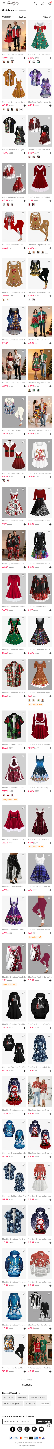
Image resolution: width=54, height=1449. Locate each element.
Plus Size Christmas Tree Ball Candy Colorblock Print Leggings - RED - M (40, 930)
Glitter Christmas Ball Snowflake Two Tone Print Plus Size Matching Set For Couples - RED (14, 197)
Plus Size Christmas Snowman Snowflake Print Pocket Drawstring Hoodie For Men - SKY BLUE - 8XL (14, 1282)
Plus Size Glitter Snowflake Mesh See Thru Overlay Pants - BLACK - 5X (14, 887)
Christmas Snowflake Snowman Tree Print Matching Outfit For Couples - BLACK (40, 1325)
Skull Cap (30, 1403)
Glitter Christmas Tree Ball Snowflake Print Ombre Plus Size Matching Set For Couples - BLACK (40, 150)
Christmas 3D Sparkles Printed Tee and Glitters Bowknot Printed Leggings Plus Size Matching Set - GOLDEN (40, 292)
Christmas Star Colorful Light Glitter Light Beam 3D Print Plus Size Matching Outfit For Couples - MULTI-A (40, 430)
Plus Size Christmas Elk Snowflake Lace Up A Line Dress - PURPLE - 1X (14, 930)
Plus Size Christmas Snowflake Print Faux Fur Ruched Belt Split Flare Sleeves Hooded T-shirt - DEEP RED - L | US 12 (14, 788)
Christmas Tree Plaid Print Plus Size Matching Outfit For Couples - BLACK (14, 1067)
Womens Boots (38, 1397)
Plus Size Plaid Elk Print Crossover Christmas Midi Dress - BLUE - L (40, 887)
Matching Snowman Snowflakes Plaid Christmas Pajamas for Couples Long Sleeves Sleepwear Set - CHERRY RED (14, 564)
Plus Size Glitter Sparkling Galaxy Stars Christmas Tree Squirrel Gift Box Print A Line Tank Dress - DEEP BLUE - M (40, 788)
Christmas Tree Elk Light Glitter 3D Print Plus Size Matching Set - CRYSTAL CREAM (14, 430)
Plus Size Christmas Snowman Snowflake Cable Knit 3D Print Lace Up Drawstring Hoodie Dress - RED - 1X (40, 1196)
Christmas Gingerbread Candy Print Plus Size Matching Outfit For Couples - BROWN (14, 102)
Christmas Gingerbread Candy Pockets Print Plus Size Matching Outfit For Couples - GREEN (40, 383)
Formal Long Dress (13, 1403)
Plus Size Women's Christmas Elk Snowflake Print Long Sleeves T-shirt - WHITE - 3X (40, 473)
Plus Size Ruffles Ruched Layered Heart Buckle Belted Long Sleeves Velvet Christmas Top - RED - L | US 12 (40, 745)
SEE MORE (27, 1385)
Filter (45, 17)
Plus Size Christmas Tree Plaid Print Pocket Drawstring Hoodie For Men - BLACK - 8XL (40, 1024)
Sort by (22, 17)
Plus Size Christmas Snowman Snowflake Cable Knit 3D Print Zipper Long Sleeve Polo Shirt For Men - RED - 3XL (40, 1282)
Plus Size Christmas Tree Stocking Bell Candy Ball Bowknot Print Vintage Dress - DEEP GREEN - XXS (40, 54)
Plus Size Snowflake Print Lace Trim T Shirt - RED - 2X (40, 607)
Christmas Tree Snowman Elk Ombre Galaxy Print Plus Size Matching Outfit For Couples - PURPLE (40, 102)
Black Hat (22, 1397)
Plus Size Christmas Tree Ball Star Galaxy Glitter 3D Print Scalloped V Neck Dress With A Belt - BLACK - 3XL (40, 564)
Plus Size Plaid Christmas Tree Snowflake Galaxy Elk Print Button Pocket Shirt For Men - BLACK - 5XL (14, 745)
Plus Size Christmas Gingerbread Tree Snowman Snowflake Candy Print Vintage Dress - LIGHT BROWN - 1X (40, 693)
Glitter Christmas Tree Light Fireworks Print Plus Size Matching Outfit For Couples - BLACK (14, 150)
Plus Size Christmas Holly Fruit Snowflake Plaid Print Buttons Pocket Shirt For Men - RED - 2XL (14, 693)
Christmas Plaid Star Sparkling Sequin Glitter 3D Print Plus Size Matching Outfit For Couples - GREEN (40, 340)
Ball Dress (8, 1397)
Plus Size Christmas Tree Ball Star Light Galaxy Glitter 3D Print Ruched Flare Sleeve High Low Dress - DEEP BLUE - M (14, 340)
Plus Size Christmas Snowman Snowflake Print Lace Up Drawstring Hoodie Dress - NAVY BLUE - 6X (14, 1325)
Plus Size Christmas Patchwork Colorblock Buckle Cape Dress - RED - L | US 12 (14, 839)
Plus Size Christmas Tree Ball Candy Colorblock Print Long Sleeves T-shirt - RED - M (14, 977)
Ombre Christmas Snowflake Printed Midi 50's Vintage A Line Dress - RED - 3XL (40, 521)
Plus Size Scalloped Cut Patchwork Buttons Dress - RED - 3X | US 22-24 (40, 197)
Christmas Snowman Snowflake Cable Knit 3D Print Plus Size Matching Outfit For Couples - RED (40, 1110)
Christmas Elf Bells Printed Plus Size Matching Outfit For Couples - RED (14, 54)
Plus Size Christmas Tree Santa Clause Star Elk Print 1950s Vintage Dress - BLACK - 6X (40, 650)
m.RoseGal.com (15, 3)
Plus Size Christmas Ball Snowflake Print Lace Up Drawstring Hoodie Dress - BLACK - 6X (40, 1067)
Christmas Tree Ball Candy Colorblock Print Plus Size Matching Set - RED (40, 977)
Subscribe (44, 1421)
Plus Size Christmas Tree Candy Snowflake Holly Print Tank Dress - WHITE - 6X (14, 521)
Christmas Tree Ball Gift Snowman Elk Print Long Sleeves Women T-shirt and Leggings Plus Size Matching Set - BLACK (14, 1368)
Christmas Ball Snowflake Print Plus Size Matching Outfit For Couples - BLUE (14, 1196)
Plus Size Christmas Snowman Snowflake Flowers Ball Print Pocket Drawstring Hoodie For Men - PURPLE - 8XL (40, 1239)
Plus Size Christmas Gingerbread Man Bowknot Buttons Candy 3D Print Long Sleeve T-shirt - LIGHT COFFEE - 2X (14, 292)
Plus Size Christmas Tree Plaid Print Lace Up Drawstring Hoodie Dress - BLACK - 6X (14, 1024)
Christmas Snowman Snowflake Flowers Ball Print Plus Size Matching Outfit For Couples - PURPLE (40, 1153)
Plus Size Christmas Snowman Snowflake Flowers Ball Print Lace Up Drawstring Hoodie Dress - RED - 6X (14, 1110)
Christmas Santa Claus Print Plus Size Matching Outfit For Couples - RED (14, 473)
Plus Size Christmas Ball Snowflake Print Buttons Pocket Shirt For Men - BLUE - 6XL (14, 1239)
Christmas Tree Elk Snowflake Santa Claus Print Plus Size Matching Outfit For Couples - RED (14, 383)
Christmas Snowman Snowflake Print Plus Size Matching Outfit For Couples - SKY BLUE (14, 1153)
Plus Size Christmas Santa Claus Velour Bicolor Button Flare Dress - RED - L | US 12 (14, 607)
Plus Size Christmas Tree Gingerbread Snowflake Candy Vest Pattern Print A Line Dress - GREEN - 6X (14, 650)
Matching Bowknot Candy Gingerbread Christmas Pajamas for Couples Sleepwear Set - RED (40, 1368)
